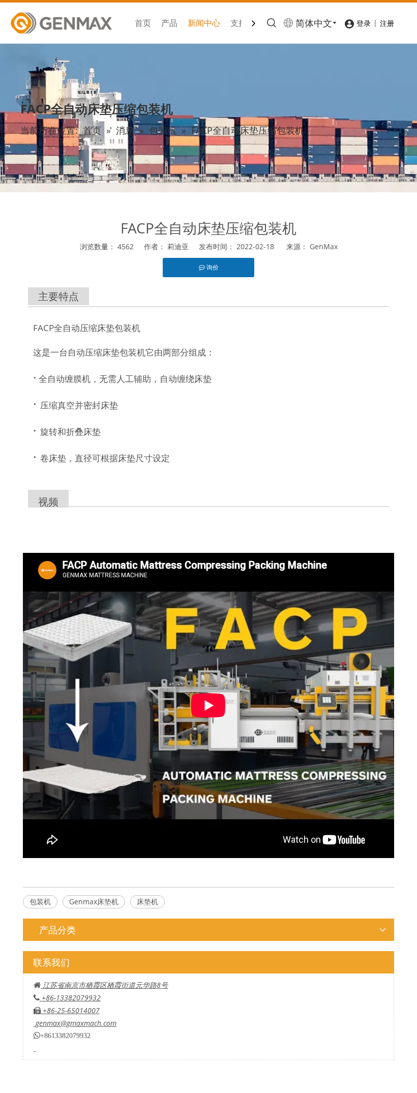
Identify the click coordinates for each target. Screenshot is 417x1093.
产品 (169, 22)
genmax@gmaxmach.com (76, 1023)
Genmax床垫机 (93, 901)
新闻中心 (204, 22)
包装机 (40, 901)
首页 (143, 22)
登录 (363, 23)
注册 (387, 23)
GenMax (324, 246)
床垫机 (147, 901)
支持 (238, 22)
